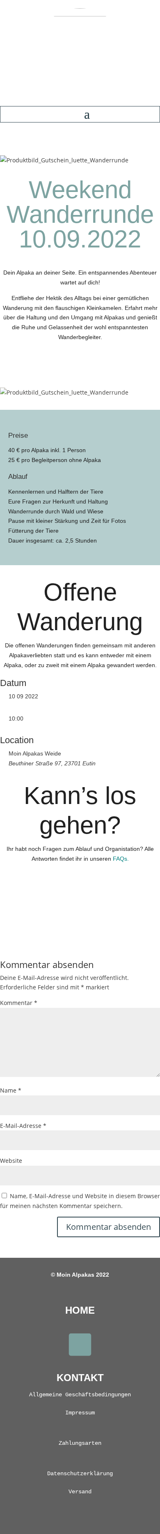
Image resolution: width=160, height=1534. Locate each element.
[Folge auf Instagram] (80, 1344)
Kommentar (18, 1003)
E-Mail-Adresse (23, 1126)
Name (10, 1090)
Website (11, 1160)
